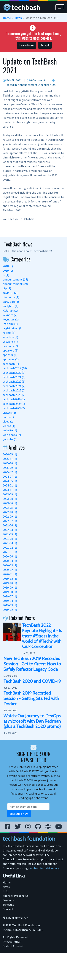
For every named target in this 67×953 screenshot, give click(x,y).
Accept (45, 45)
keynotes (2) (11, 319)
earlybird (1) (10, 306)
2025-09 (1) (10, 467)
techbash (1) (11, 364)
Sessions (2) (10, 346)
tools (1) (8, 417)
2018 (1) (8, 266)
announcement (27, 85)
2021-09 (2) (10, 534)
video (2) (8, 421)
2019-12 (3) (10, 578)
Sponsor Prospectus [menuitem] (15, 896)
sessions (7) (10, 341)
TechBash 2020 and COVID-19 (32, 681)
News (18, 18)
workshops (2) (12, 435)
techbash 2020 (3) (14, 372)
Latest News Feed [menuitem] (16, 918)
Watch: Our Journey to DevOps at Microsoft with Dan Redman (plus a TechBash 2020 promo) (32, 721)
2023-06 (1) (10, 503)
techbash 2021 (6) (14, 377)
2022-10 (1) (10, 512)
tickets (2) (9, 412)
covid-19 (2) (10, 293)
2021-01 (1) (10, 552)
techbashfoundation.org (44, 868)
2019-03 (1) (10, 605)
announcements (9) (15, 284)
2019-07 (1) (10, 596)
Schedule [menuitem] (8, 904)
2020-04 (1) (10, 561)
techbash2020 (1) (14, 403)
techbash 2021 (48, 85)
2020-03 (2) (10, 565)
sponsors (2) (11, 359)
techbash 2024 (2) (14, 386)
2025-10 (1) (10, 463)
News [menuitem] (6, 887)
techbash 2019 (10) (15, 368)
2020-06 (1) (10, 556)
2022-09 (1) (10, 516)
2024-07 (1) (10, 476)
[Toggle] (59, 7)
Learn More (26, 45)
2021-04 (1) (10, 543)
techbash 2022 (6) (14, 381)
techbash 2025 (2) (14, 390)
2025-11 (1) (10, 459)
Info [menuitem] (5, 891)
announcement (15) (15, 279)
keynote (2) (10, 315)
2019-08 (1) (10, 592)
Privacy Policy (11, 941)
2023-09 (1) (10, 494)
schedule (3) (10, 337)
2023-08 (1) (10, 499)
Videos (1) (9, 426)
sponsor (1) (10, 355)
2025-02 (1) (10, 472)
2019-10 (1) (10, 583)
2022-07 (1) (10, 521)
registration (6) (13, 328)
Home (7, 18)
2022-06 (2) (10, 525)
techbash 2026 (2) (14, 395)
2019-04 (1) (10, 601)
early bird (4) (11, 301)
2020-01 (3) (10, 574)
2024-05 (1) (10, 481)
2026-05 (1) (10, 454)
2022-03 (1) (10, 530)
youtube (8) (10, 439)
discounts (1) (11, 297)
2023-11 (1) (10, 490)
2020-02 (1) (10, 570)
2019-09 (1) (10, 587)
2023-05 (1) (10, 507)
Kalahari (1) (10, 310)
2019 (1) (8, 270)
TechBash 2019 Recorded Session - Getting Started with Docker (31, 698)
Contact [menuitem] (8, 909)
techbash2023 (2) (14, 408)
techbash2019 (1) (14, 399)
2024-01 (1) (10, 485)
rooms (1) (9, 332)
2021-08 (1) (10, 538)
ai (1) (6, 275)
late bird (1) (10, 324)
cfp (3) (7, 288)
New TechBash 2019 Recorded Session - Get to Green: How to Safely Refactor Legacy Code (32, 664)
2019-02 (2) (10, 609)
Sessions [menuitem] (8, 900)
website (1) (10, 430)
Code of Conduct (13, 946)
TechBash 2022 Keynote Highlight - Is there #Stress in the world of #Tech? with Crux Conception (42, 635)
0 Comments (38, 80)
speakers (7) (10, 350)
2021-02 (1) (10, 547)
